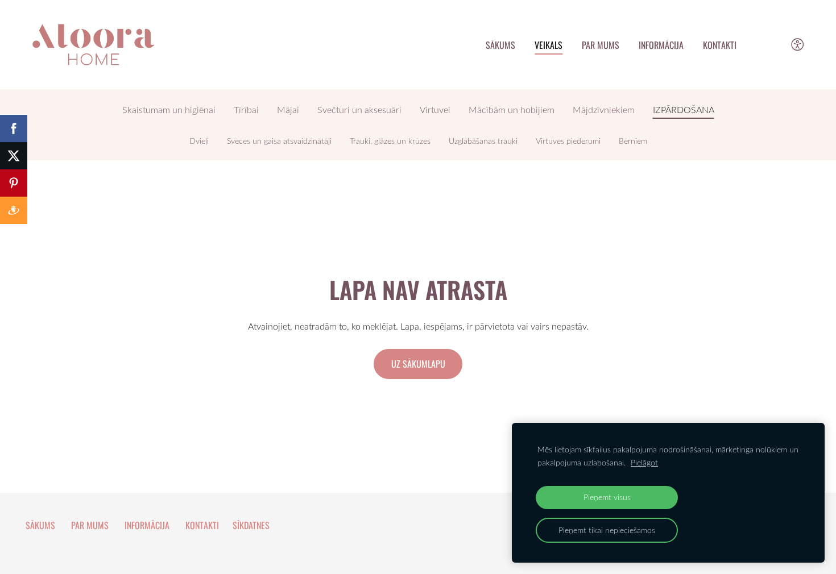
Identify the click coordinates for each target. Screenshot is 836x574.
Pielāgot (644, 462)
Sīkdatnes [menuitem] (251, 525)
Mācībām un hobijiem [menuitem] (511, 109)
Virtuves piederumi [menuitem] (568, 141)
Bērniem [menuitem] (633, 141)
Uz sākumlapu (418, 364)
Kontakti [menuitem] (719, 45)
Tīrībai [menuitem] (246, 109)
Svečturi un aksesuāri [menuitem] (359, 109)
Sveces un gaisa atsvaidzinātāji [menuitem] (279, 141)
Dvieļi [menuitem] (199, 141)
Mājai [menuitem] (288, 109)
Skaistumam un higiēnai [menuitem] (169, 109)
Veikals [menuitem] (548, 45)
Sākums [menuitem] (500, 45)
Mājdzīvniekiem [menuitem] (604, 109)
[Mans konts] (772, 44)
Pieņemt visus (607, 497)
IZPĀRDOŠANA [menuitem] (683, 109)
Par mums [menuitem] (600, 45)
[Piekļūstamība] (797, 44)
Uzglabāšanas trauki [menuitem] (483, 141)
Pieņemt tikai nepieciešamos (606, 530)
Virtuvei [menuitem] (435, 109)
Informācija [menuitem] (661, 45)
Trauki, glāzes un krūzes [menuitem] (390, 141)
